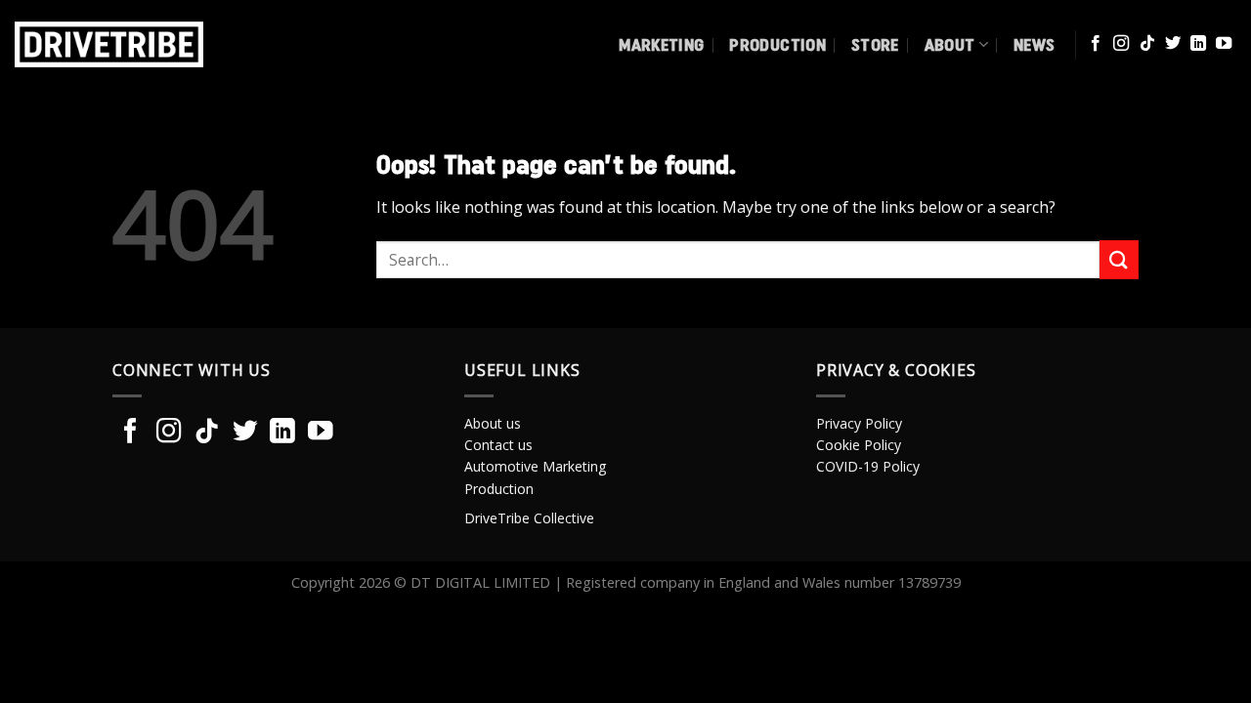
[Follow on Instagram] (1121, 44)
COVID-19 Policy (868, 466)
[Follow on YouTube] (1223, 44)
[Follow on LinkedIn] (1198, 44)
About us (492, 423)
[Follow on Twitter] (1173, 44)
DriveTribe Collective (529, 518)
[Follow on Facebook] (1095, 44)
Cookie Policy (858, 444)
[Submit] (1119, 259)
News (1034, 44)
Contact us (498, 444)
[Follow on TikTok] (1147, 44)
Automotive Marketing (535, 466)
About (950, 44)
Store (875, 44)
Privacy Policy (859, 423)
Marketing (661, 44)
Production (777, 44)
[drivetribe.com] (145, 44)
